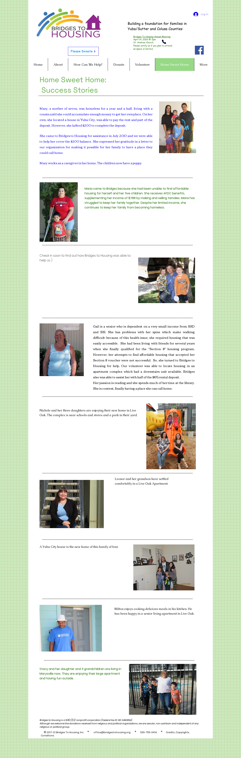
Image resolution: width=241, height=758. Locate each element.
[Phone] (164, 41)
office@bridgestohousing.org (112, 732)
